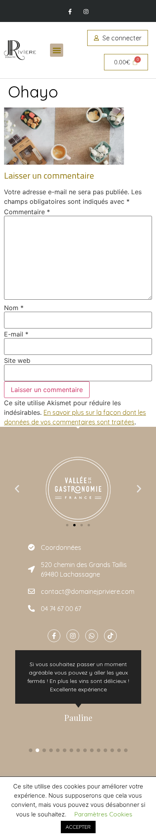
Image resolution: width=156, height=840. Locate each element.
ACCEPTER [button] (78, 827)
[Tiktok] (110, 635)
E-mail (16, 334)
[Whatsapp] (91, 635)
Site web (17, 360)
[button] (56, 50)
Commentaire (27, 212)
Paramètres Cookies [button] (103, 814)
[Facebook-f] (70, 12)
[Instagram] (86, 12)
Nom (14, 308)
